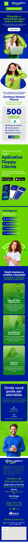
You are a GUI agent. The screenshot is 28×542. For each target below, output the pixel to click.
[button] (6, 4)
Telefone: (14, 409)
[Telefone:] (14, 407)
